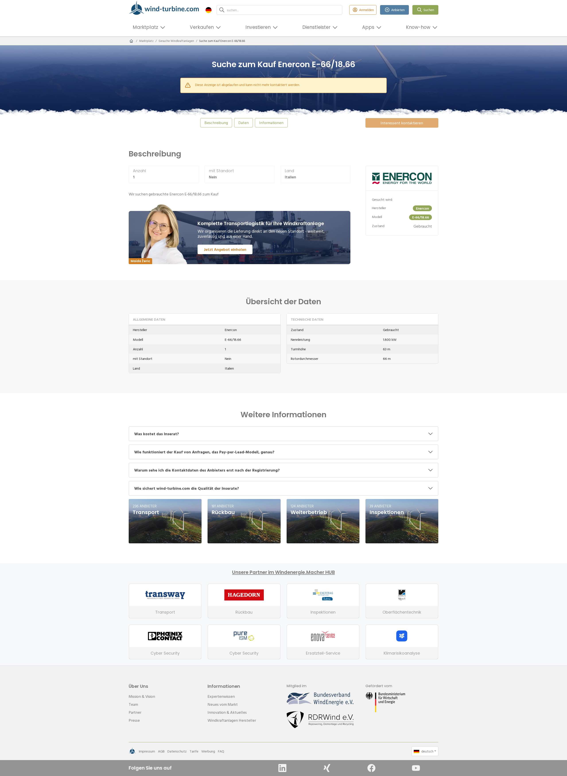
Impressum (147, 751)
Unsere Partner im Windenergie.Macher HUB (283, 572)
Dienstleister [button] (316, 27)
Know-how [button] (418, 27)
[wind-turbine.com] (131, 41)
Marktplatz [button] (145, 27)
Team (133, 704)
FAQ (221, 751)
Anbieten (398, 10)
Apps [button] (368, 27)
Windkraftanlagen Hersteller (232, 720)
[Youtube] (416, 768)
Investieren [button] (258, 27)
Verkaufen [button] (202, 27)
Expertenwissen (221, 696)
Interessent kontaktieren (402, 122)
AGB (161, 751)
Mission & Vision (142, 696)
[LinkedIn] (282, 768)
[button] (209, 10)
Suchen (428, 10)
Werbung (208, 751)
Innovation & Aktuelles (227, 712)
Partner (135, 712)
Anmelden (366, 10)
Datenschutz (177, 751)
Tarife (194, 751)
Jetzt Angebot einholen (225, 249)
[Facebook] (371, 768)
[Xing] (327, 768)
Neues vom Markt (223, 704)
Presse (134, 720)
